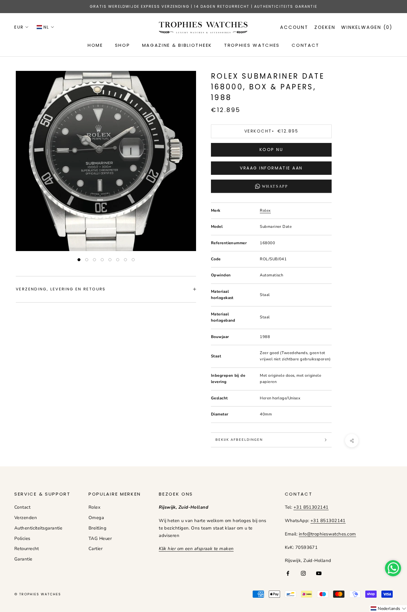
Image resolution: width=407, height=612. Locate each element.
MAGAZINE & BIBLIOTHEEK (177, 45)
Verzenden (25, 518)
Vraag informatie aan (271, 168)
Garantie (23, 559)
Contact (22, 507)
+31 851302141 (311, 507)
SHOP (122, 45)
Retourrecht (26, 549)
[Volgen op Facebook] (288, 573)
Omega (96, 518)
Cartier (95, 549)
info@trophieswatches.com (327, 534)
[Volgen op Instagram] (303, 573)
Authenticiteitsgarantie (38, 528)
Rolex (265, 210)
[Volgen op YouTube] (319, 573)
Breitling (97, 528)
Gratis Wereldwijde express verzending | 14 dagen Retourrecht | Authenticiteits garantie (203, 6)
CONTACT (305, 45)
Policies (22, 538)
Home (95, 45)
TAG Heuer (100, 538)
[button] (388, 608)
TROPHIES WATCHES (252, 45)
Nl (46, 27)
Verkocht (271, 131)
